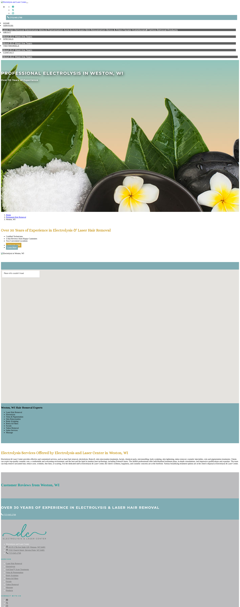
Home (6, 23)
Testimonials (11, 46)
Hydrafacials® (140, 30)
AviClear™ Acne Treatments (17, 569)
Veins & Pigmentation (51, 30)
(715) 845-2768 (9, 515)
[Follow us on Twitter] (13, 10)
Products (172, 30)
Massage (9, 587)
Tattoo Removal (157, 30)
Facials (127, 30)
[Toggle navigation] (27, 2)
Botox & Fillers (114, 30)
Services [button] (8, 25)
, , (26, 547)
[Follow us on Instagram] (13, 14)
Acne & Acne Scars (74, 30)
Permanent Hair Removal (16, 217)
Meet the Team (23, 36)
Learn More (12, 247)
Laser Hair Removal (13, 30)
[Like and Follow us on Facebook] (13, 7)
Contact (8, 52)
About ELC (8, 36)
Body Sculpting (12, 575)
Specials (8, 39)
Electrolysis (31, 30)
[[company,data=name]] (24, 539)
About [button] (7, 32)
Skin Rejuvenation (95, 30)
